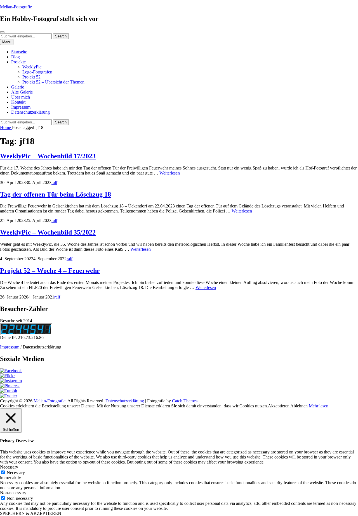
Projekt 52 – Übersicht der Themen (53, 82)
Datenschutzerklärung (30, 112)
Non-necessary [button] (13, 492)
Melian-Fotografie (16, 6)
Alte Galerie (22, 92)
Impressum (20, 107)
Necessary (16, 472)
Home (6, 127)
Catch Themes (184, 400)
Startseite (19, 51)
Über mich (20, 97)
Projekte (18, 61)
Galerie (17, 87)
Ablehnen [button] (299, 405)
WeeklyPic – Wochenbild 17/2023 (48, 156)
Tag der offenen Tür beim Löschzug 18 (55, 194)
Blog (15, 56)
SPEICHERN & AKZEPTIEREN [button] (30, 513)
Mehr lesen (318, 405)
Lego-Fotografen (37, 72)
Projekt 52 (31, 77)
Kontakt (18, 102)
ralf (54, 182)
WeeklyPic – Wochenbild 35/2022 (48, 232)
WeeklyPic (31, 66)
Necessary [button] (9, 467)
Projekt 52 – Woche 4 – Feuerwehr (50, 270)
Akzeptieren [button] (278, 405)
